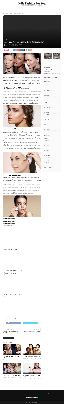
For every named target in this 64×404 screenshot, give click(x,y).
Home (5, 9)
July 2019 (47, 114)
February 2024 (48, 107)
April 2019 (47, 122)
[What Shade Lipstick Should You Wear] (32, 368)
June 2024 (47, 97)
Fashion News (11, 9)
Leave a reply (8, 337)
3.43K (20, 377)
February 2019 (48, 126)
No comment (20, 44)
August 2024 (47, 92)
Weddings (47, 162)
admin (9, 44)
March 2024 (47, 105)
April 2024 (47, 102)
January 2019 (48, 129)
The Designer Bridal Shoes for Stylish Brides (32, 331)
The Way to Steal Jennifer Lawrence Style (52, 83)
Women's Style (48, 169)
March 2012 (47, 131)
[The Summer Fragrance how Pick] (12, 368)
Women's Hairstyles (49, 167)
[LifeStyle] (48, 57)
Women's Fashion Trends (50, 165)
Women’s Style (40, 9)
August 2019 (47, 112)
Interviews (47, 147)
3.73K (40, 378)
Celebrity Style (48, 140)
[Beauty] (48, 54)
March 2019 (47, 124)
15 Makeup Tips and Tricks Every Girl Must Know (11, 357)
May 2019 (47, 119)
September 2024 (48, 90)
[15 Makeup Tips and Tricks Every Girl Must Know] (12, 349)
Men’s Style (31, 9)
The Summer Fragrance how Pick (11, 375)
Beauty (25, 9)
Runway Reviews (48, 160)
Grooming (47, 145)
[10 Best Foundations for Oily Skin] (32, 349)
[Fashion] (56, 57)
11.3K (20, 359)
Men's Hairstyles (48, 152)
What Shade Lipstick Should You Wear (31, 375)
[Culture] (56, 54)
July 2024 (47, 95)
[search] (59, 10)
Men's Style (47, 155)
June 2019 (47, 117)
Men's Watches (48, 157)
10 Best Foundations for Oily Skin (31, 356)
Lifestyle (19, 9)
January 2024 (48, 109)
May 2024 (47, 100)
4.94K (40, 358)
